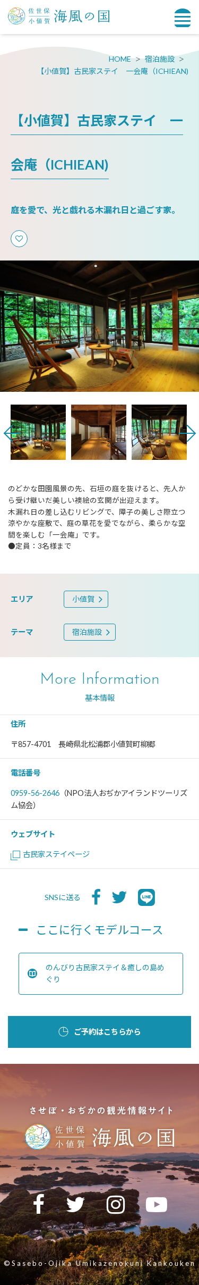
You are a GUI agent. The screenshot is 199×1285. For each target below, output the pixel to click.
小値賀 (83, 598)
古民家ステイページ (56, 854)
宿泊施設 (160, 58)
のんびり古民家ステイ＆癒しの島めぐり (105, 973)
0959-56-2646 (35, 792)
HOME (120, 58)
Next (187, 433)
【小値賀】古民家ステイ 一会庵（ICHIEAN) (112, 70)
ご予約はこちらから (107, 1031)
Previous (12, 433)
